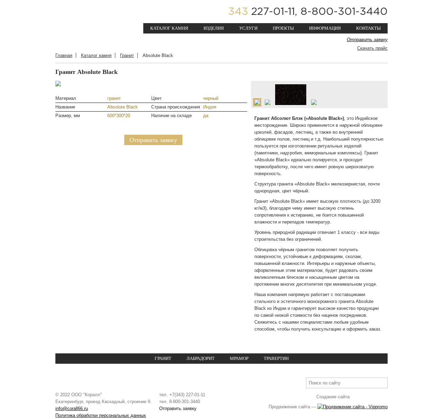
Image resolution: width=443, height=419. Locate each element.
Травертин (276, 358)
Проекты (283, 28)
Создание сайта (333, 396)
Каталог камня (169, 28)
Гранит (127, 55)
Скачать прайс (372, 48)
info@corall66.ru (71, 408)
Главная (63, 55)
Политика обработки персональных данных (100, 415)
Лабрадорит (201, 358)
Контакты (368, 28)
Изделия (214, 28)
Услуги (248, 28)
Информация (325, 28)
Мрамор (239, 358)
